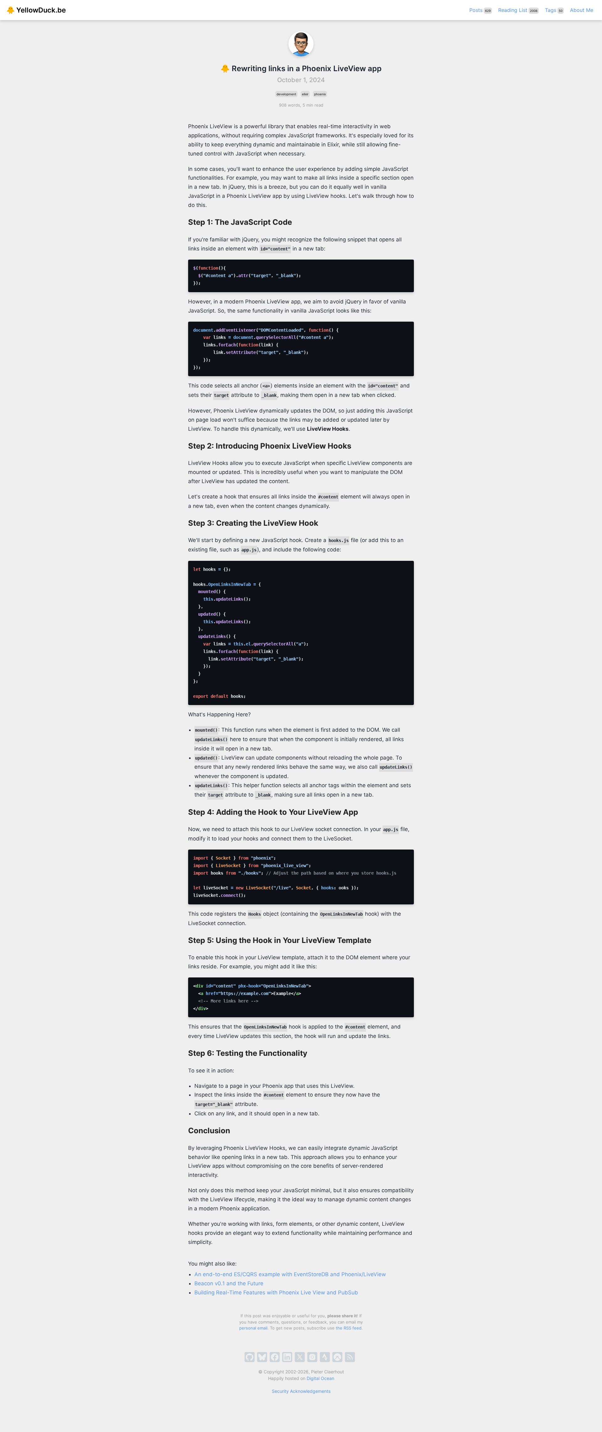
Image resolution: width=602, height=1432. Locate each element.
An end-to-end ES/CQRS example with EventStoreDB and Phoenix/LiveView (290, 1274)
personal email (253, 1327)
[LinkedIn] (287, 1357)
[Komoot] (337, 1357)
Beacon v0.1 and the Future (228, 1283)
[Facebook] (275, 1357)
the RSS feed (349, 1327)
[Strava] (325, 1357)
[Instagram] (312, 1357)
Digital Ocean (320, 1378)
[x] (300, 1357)
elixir (305, 94)
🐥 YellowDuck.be (36, 10)
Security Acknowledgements (301, 1391)
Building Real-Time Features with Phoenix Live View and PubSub (276, 1292)
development (286, 94)
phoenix (320, 94)
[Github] (250, 1357)
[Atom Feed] (350, 1357)
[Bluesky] (262, 1357)
